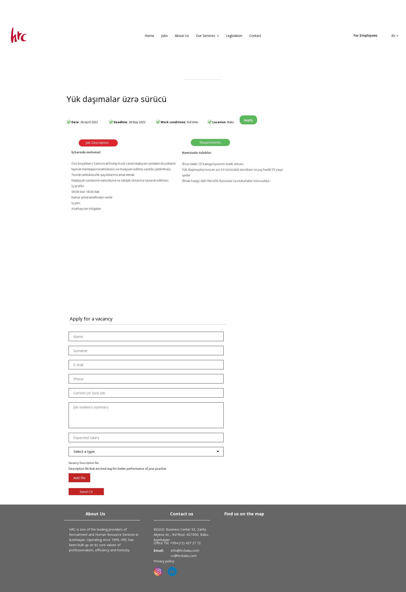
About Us (182, 35)
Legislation (234, 35)
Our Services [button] (206, 35)
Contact (255, 35)
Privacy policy (164, 561)
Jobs (164, 35)
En (393, 35)
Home (149, 35)
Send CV (86, 491)
